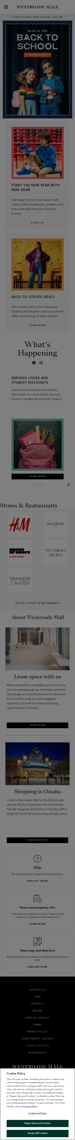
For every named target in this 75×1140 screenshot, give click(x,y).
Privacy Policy (30, 1107)
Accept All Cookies (37, 1133)
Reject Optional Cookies (38, 1123)
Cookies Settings (37, 1113)
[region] (37, 1104)
